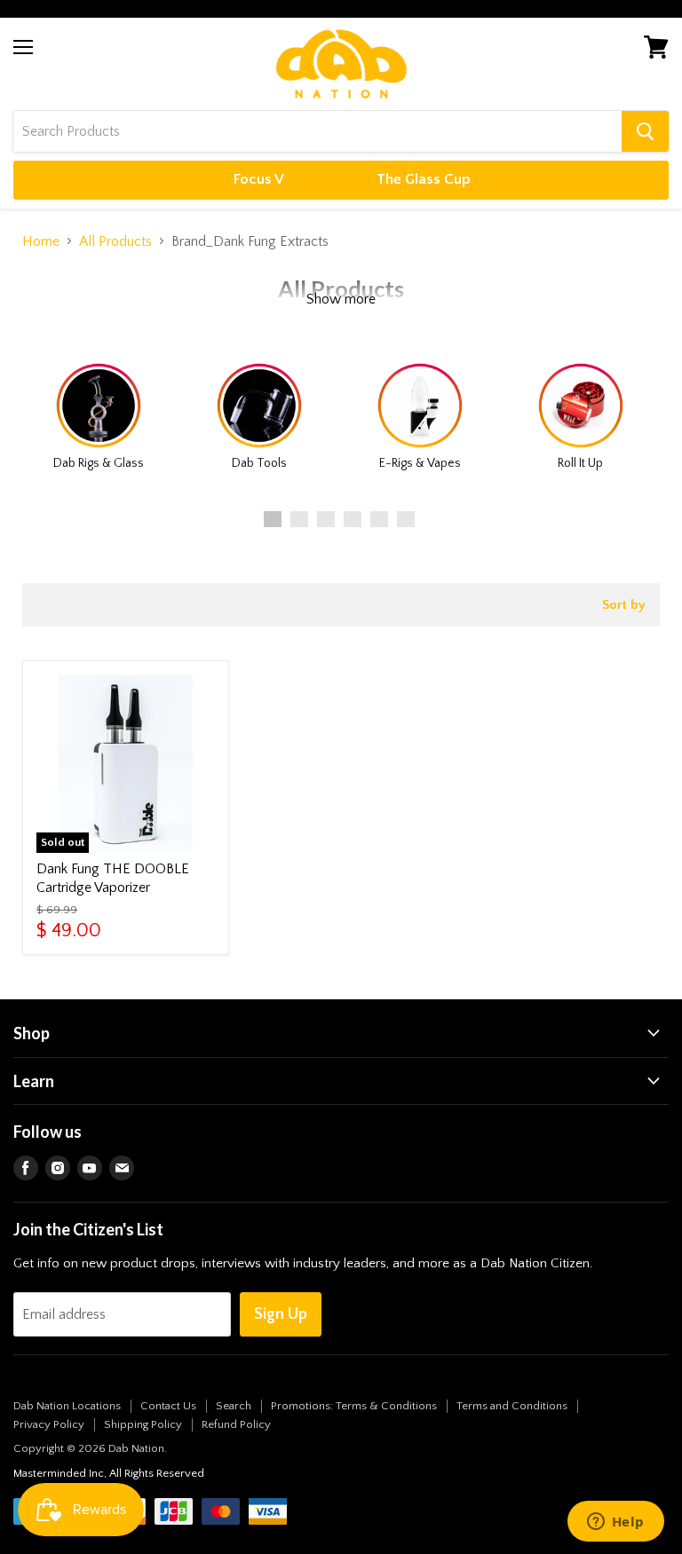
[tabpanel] (98, 412)
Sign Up (280, 1314)
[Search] (645, 131)
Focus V (259, 179)
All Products (115, 241)
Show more (341, 299)
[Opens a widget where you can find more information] (615, 1523)
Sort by (624, 604)
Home (40, 241)
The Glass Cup (424, 179)
